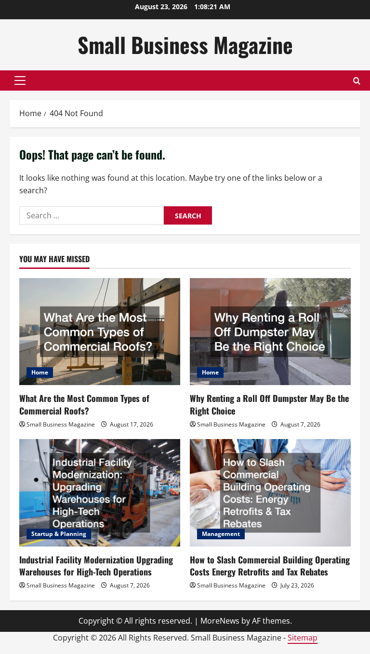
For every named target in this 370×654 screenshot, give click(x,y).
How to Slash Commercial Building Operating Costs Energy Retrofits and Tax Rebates (270, 565)
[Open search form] (356, 80)
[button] (20, 80)
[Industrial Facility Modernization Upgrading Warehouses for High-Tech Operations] (99, 493)
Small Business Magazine (185, 44)
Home (39, 372)
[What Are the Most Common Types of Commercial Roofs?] (99, 332)
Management (221, 534)
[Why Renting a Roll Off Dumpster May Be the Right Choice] (270, 332)
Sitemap (302, 637)
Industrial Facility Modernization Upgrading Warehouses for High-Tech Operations (96, 565)
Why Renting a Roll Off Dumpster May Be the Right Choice (269, 404)
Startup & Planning (58, 534)
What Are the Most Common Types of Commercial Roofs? (84, 404)
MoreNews (219, 620)
